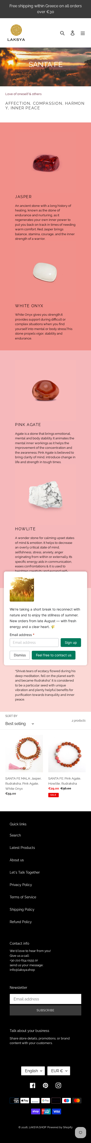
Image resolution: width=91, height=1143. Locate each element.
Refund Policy (21, 922)
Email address (22, 635)
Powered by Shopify (60, 1127)
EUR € (57, 1071)
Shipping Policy (22, 909)
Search (15, 835)
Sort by (11, 716)
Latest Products (22, 848)
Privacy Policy (21, 885)
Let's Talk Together (25, 872)
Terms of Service (23, 897)
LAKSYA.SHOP (37, 1127)
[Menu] (83, 33)
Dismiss (20, 655)
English (31, 1071)
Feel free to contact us (53, 655)
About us (17, 860)
